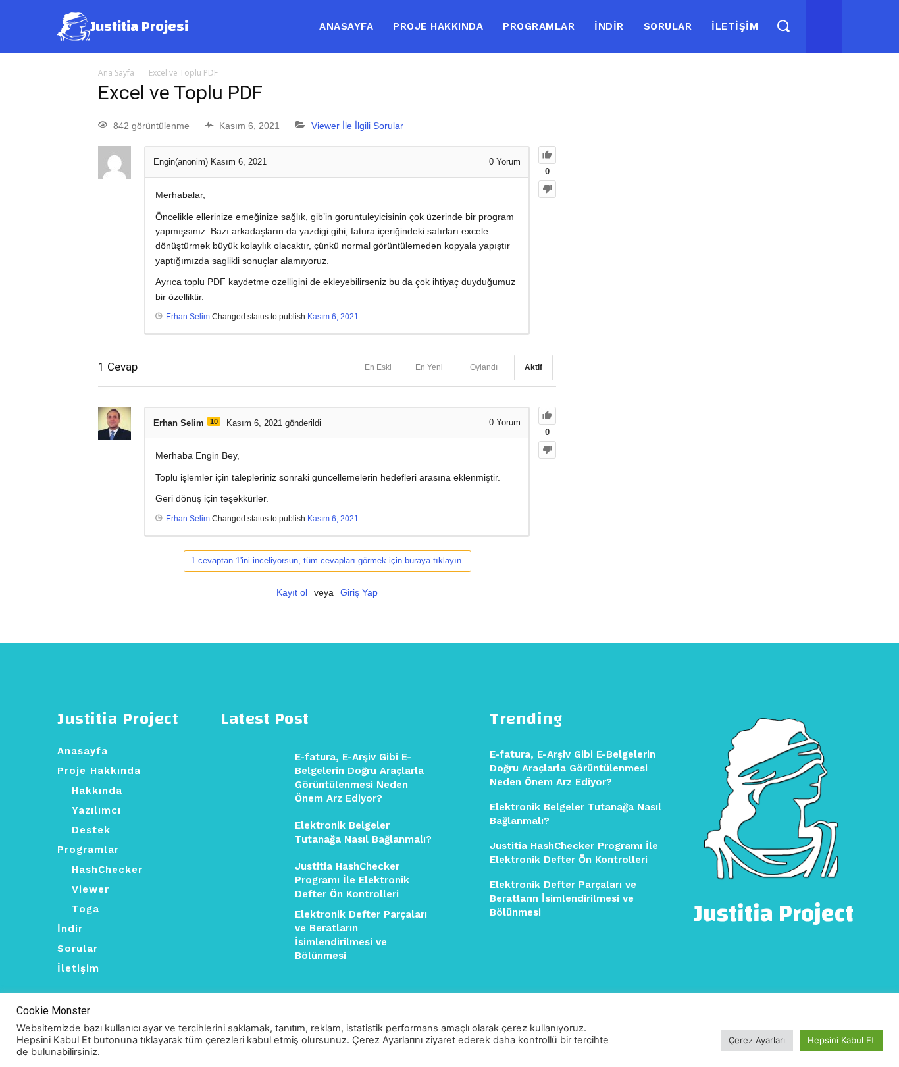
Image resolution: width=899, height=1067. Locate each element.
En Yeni (429, 367)
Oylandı (484, 367)
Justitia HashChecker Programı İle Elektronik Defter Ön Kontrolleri (352, 880)
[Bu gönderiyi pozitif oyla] (547, 155)
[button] (783, 26)
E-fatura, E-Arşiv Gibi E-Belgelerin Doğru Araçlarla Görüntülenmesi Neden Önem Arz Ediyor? (572, 768)
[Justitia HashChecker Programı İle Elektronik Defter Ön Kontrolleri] (252, 880)
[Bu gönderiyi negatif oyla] (547, 189)
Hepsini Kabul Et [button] (841, 1040)
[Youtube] (822, 26)
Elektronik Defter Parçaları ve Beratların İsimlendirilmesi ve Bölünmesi (563, 898)
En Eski (378, 367)
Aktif (533, 367)
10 (214, 421)
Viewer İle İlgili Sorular (357, 125)
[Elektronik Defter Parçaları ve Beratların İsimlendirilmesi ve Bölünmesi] (252, 928)
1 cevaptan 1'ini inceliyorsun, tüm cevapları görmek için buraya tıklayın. (327, 560)
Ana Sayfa (116, 72)
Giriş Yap (359, 592)
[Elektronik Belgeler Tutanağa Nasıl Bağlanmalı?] (252, 832)
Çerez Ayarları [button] (757, 1040)
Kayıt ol (291, 592)
